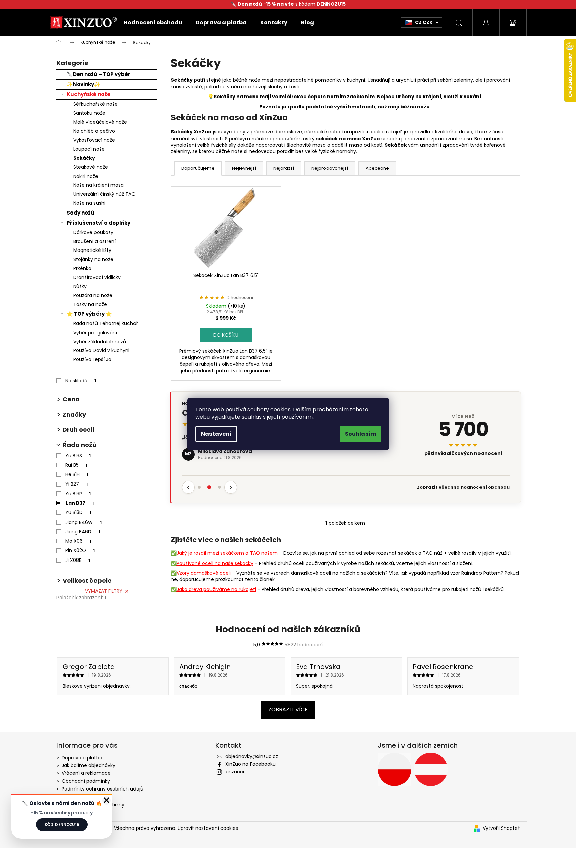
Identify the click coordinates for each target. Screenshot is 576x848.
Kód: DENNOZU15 (62, 824)
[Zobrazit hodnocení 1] (199, 487)
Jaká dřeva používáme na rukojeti (216, 589)
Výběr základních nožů (99, 341)
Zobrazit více (288, 710)
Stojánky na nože (93, 259)
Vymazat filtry (103, 591)
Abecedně (377, 168)
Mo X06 (78, 541)
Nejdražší (283, 168)
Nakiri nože (85, 176)
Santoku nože (89, 113)
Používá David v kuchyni (101, 350)
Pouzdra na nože (92, 295)
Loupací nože (89, 149)
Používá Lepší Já (92, 359)
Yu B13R (78, 493)
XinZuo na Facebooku (250, 764)
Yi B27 (76, 483)
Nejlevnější (244, 168)
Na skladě (80, 380)
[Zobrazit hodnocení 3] (219, 487)
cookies (280, 409)
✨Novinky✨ (84, 84)
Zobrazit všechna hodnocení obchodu (463, 487)
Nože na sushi (89, 203)
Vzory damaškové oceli (204, 573)
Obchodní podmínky (86, 781)
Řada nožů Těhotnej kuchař (105, 323)
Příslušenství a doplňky (98, 222)
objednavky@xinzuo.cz (251, 756)
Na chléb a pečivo (94, 131)
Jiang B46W (83, 522)
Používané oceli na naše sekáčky (215, 563)
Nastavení (216, 434)
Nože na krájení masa (98, 185)
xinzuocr (235, 771)
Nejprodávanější (329, 168)
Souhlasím (360, 434)
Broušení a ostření (94, 241)
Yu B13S (78, 455)
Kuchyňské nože (88, 94)
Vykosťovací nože (94, 140)
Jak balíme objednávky (88, 765)
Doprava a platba (82, 757)
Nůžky (80, 286)
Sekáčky (84, 158)
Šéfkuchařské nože (95, 104)
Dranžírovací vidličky (97, 277)
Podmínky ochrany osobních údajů (102, 788)
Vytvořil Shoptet (501, 828)
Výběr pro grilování (95, 332)
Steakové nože (90, 167)
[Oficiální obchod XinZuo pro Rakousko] (431, 769)
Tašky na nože (90, 304)
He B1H (76, 474)
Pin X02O (80, 550)
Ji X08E (77, 560)
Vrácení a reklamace (86, 773)
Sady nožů (80, 212)
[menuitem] (153, 22)
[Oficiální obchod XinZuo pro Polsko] (394, 769)
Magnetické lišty (92, 250)
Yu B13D (78, 512)
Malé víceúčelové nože (100, 122)
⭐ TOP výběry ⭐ (89, 313)
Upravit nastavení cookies (208, 828)
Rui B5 (76, 465)
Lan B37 (80, 503)
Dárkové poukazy (93, 232)
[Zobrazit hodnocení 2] (209, 487)
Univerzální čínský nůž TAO (104, 194)
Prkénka (82, 268)
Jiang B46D (82, 531)
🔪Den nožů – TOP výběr (98, 74)
